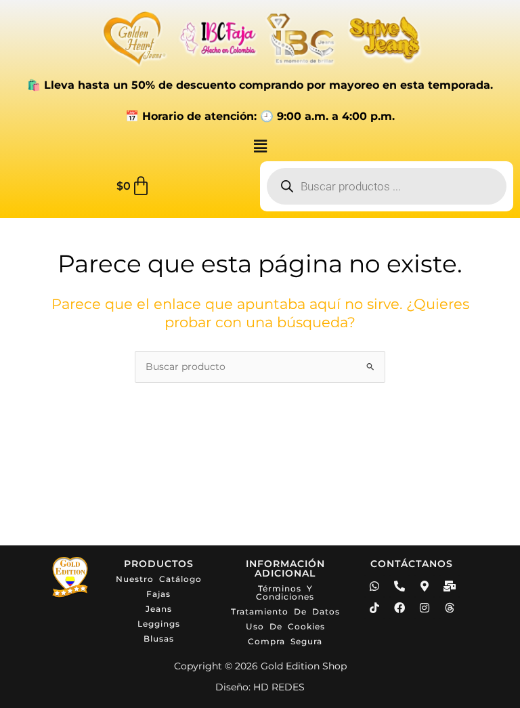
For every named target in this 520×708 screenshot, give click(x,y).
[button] (260, 146)
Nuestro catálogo (159, 579)
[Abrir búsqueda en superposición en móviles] (386, 186)
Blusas (159, 638)
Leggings (158, 624)
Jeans (159, 609)
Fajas (158, 594)
